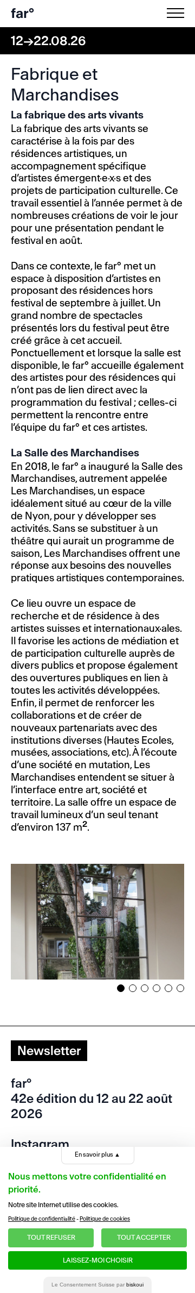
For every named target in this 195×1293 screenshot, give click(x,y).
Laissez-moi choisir (98, 1260)
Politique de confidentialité (41, 1218)
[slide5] (168, 988)
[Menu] (177, 13)
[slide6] (180, 988)
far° (22, 13)
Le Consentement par (97, 1285)
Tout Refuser (51, 1237)
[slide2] (132, 988)
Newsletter (49, 1050)
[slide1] (121, 988)
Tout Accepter (144, 1237)
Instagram (40, 1144)
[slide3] (144, 988)
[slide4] (156, 988)
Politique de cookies (105, 1218)
